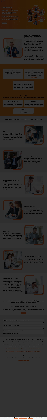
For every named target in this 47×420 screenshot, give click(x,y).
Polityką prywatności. (21, 417)
